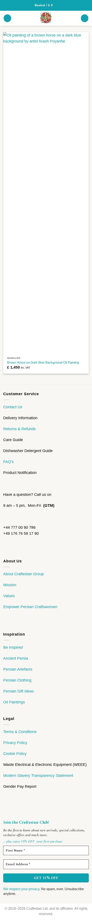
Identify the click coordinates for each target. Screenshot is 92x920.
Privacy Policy (15, 743)
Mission (9, 585)
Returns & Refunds (19, 429)
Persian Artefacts (17, 669)
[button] (46, 5)
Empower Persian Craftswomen (30, 607)
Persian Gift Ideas (18, 691)
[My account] (84, 18)
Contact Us (12, 407)
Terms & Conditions (20, 732)
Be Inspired (13, 647)
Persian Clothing (17, 680)
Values (9, 596)
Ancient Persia (15, 658)
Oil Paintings (14, 702)
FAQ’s (8, 462)
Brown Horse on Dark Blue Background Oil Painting (43, 362)
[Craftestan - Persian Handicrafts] (46, 18)
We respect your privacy (21, 889)
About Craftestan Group (23, 574)
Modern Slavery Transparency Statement (38, 775)
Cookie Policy (15, 753)
